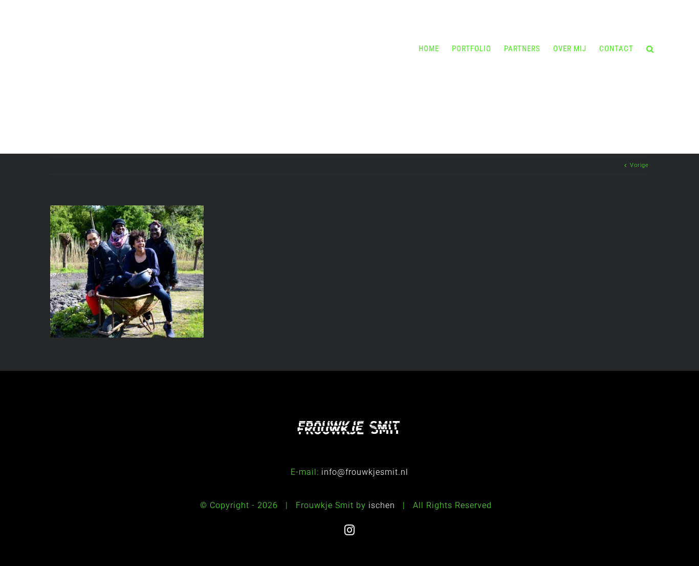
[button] (650, 48)
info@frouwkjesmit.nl (364, 472)
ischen (381, 505)
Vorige (639, 165)
